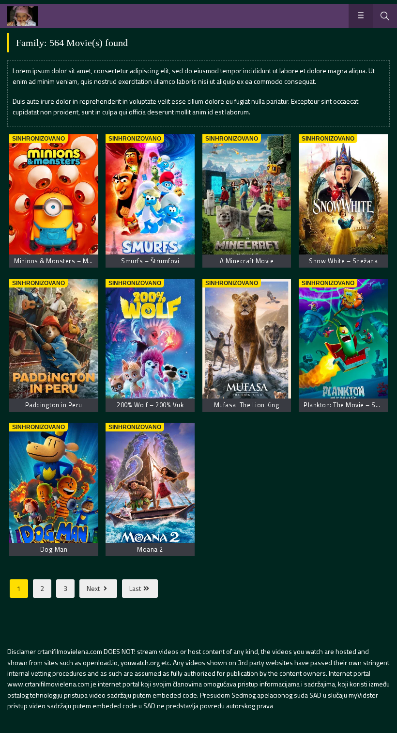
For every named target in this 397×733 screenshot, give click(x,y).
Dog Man (54, 549)
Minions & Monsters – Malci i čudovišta (73, 261)
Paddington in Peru (53, 405)
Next (94, 588)
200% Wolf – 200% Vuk (150, 405)
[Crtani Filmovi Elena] (22, 16)
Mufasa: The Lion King (247, 405)
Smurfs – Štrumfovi (150, 261)
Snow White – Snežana (343, 261)
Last (135, 588)
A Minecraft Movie (247, 261)
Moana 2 (150, 549)
